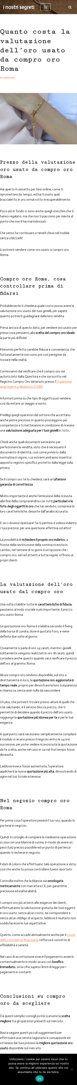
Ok (39, 1078)
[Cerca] (70, 7)
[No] (72, 1069)
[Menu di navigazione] (46, 7)
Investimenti (7, 77)
